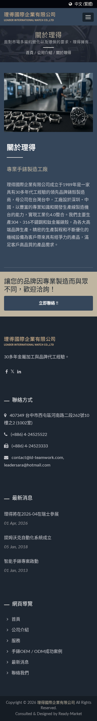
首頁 (29, 53)
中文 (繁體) (84, 4)
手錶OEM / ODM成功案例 (37, 651)
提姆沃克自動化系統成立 (27, 537)
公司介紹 (44, 53)
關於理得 (63, 53)
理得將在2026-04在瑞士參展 (31, 514)
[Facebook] (6, 372)
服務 (16, 641)
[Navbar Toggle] (88, 17)
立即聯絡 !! (48, 303)
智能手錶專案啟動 (21, 561)
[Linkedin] (19, 372)
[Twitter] (13, 372)
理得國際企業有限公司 (56, 703)
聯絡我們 (20, 673)
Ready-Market (70, 714)
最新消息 (20, 662)
